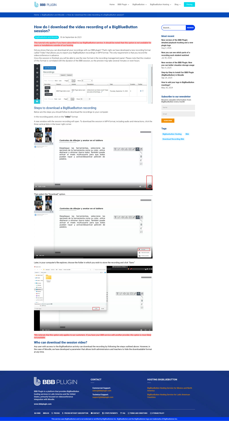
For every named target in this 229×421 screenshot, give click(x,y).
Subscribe (168, 120)
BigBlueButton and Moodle (46, 37)
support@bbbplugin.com (102, 397)
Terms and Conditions (138, 413)
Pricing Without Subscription (76, 413)
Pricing (57, 413)
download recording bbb (173, 139)
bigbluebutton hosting (172, 134)
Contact (96, 413)
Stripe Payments (111, 413)
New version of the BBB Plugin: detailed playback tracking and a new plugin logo (177, 42)
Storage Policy (158, 413)
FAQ (123, 413)
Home (38, 413)
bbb (187, 134)
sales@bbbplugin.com (101, 391)
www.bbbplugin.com (43, 404)
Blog (47, 413)
